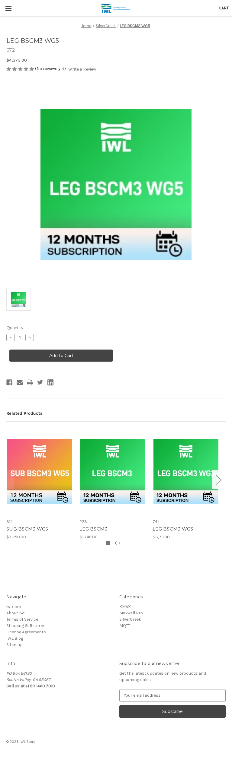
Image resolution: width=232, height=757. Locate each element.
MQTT (124, 625)
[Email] (20, 382)
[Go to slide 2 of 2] (117, 543)
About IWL (16, 613)
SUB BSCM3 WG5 (27, 529)
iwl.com (13, 606)
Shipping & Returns (26, 625)
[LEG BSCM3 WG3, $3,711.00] (185, 471)
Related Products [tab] (24, 413)
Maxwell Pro (131, 613)
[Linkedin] (50, 382)
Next (218, 479)
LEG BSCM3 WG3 (173, 529)
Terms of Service (22, 619)
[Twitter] (40, 382)
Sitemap (14, 644)
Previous (8, 479)
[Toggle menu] (8, 8)
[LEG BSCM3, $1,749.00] (112, 471)
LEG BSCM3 (93, 529)
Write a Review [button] (82, 69)
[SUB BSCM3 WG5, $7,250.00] (39, 471)
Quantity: (15, 327)
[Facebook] (9, 382)
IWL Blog (14, 638)
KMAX (125, 606)
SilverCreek (130, 619)
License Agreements (26, 632)
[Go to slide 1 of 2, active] (108, 543)
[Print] (30, 382)
